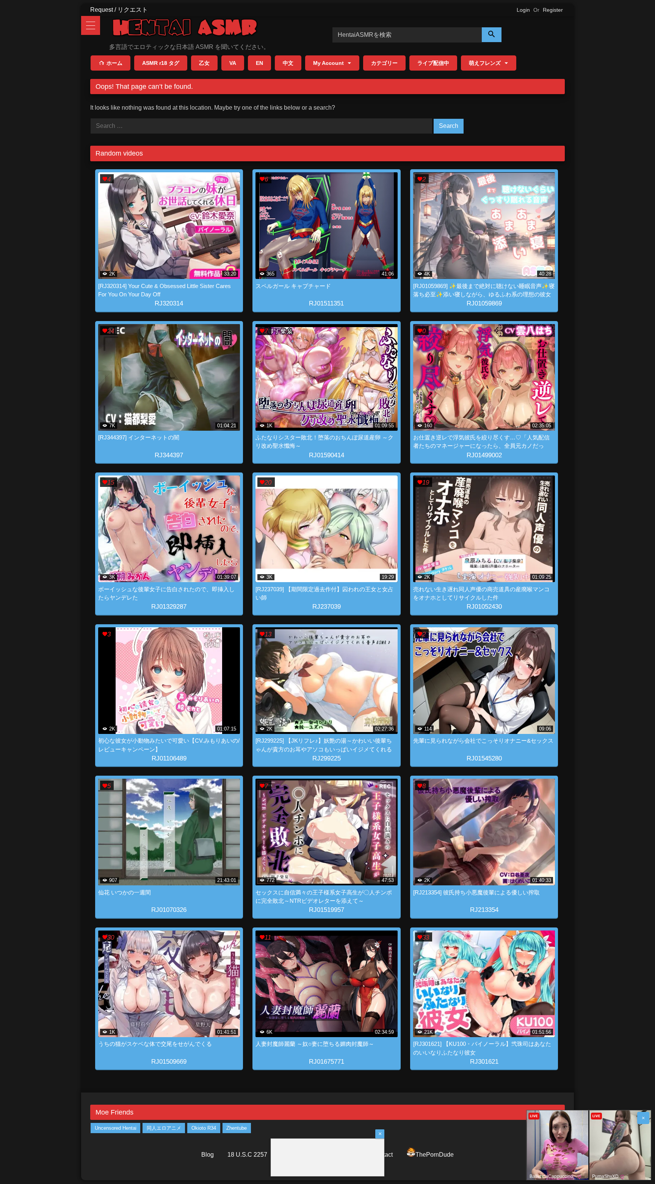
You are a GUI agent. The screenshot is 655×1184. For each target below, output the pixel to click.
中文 (288, 63)
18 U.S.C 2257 (247, 1154)
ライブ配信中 (433, 63)
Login (523, 10)
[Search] (491, 34)
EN (259, 63)
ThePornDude (434, 1154)
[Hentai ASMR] (185, 28)
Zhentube (236, 1128)
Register (553, 10)
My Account (328, 63)
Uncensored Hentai (115, 1128)
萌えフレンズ (485, 63)
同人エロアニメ (164, 1128)
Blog (207, 1154)
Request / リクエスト (119, 9)
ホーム (114, 63)
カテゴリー (384, 63)
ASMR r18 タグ (160, 63)
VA (232, 63)
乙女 (204, 63)
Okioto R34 (203, 1128)
